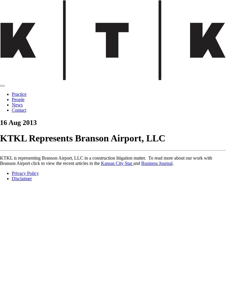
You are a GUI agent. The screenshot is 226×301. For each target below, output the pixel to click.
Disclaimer (22, 178)
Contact (19, 110)
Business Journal (156, 163)
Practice (19, 94)
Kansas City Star (117, 163)
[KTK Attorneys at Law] (113, 78)
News (17, 104)
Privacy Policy (25, 173)
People (18, 99)
